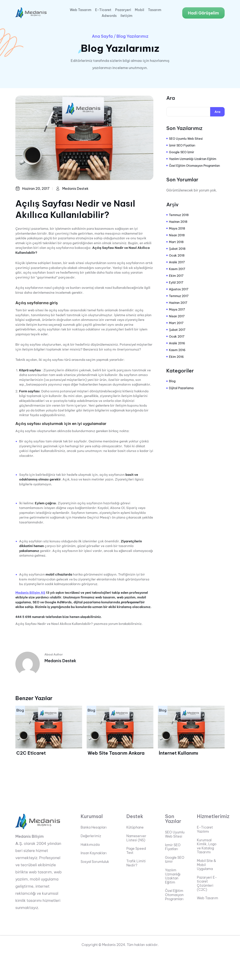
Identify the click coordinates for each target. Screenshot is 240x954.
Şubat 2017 (177, 330)
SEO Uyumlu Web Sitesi (186, 138)
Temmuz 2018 (179, 215)
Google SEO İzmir (181, 152)
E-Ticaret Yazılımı (205, 829)
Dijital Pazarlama (181, 388)
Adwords (109, 15)
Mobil (139, 10)
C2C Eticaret (31, 753)
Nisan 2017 (177, 316)
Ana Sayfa (102, 36)
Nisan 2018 (177, 235)
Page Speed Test (136, 851)
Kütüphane (135, 827)
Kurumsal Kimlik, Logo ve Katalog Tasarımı (206, 846)
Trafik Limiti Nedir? (136, 863)
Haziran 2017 (178, 303)
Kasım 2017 (177, 269)
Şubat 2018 (177, 249)
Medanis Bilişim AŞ (30, 593)
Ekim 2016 (176, 357)
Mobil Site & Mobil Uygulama (206, 865)
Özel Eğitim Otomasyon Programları (194, 165)
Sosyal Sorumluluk (95, 862)
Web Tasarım (80, 10)
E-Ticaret (103, 10)
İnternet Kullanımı (178, 753)
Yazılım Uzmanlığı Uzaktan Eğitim (192, 159)
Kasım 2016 (177, 350)
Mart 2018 (176, 242)
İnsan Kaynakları (94, 853)
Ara (170, 98)
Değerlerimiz (91, 836)
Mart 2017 (176, 323)
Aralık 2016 (177, 343)
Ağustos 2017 (178, 289)
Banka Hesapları (94, 827)
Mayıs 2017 (177, 309)
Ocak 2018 (176, 255)
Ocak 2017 (176, 336)
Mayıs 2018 (177, 228)
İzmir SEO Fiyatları (182, 145)
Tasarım (154, 10)
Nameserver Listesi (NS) (136, 838)
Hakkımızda (90, 845)
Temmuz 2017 (179, 296)
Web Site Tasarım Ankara (116, 753)
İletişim (126, 15)
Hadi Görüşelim (203, 13)
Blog (172, 381)
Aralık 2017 (177, 262)
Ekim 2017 (176, 276)
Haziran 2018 (178, 222)
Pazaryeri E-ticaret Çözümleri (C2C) (207, 883)
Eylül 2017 (176, 282)
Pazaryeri (123, 10)
